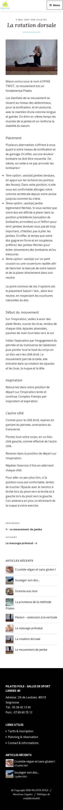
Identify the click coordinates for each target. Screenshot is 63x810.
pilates (42, 19)
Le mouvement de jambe (31, 650)
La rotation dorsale (27, 639)
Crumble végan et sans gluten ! (35, 569)
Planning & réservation (23, 737)
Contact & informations (23, 743)
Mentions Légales (23, 794)
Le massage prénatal (29, 628)
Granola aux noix (26, 591)
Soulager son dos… (27, 580)
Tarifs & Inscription (20, 731)
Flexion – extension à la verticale (36, 617)
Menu (56, 5)
